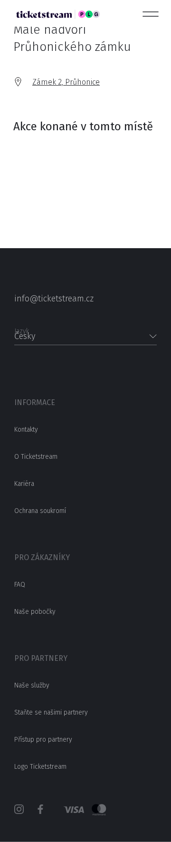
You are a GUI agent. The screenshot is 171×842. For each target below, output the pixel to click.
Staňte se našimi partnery (51, 712)
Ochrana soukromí (40, 511)
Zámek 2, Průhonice (66, 82)
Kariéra (24, 484)
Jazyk (21, 328)
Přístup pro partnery (43, 740)
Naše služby (31, 685)
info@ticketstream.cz (54, 298)
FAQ (19, 585)
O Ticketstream (35, 457)
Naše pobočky (35, 612)
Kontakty (26, 430)
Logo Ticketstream (40, 767)
